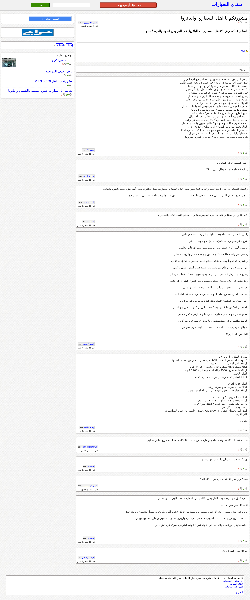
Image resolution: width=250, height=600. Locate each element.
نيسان (69, 45)
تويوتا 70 (88, 150)
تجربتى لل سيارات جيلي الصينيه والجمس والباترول (40, 90)
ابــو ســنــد (86, 202)
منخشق (88, 466)
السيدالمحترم (86, 344)
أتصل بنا (239, 592)
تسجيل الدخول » (50, 18)
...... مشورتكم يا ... (60, 60)
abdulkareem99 (87, 447)
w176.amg (87, 427)
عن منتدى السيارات (233, 581)
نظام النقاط (236, 583)
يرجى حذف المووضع (59, 71)
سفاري (60, 45)
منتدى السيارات (226, 4)
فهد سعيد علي (86, 557)
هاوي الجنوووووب (87, 22)
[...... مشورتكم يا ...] (9, 67)
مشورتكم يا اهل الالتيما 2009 (54, 81)
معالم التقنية (86, 176)
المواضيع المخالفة (233, 586)
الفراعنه (88, 222)
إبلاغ (243, 51)
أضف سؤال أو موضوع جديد (128, 5)
